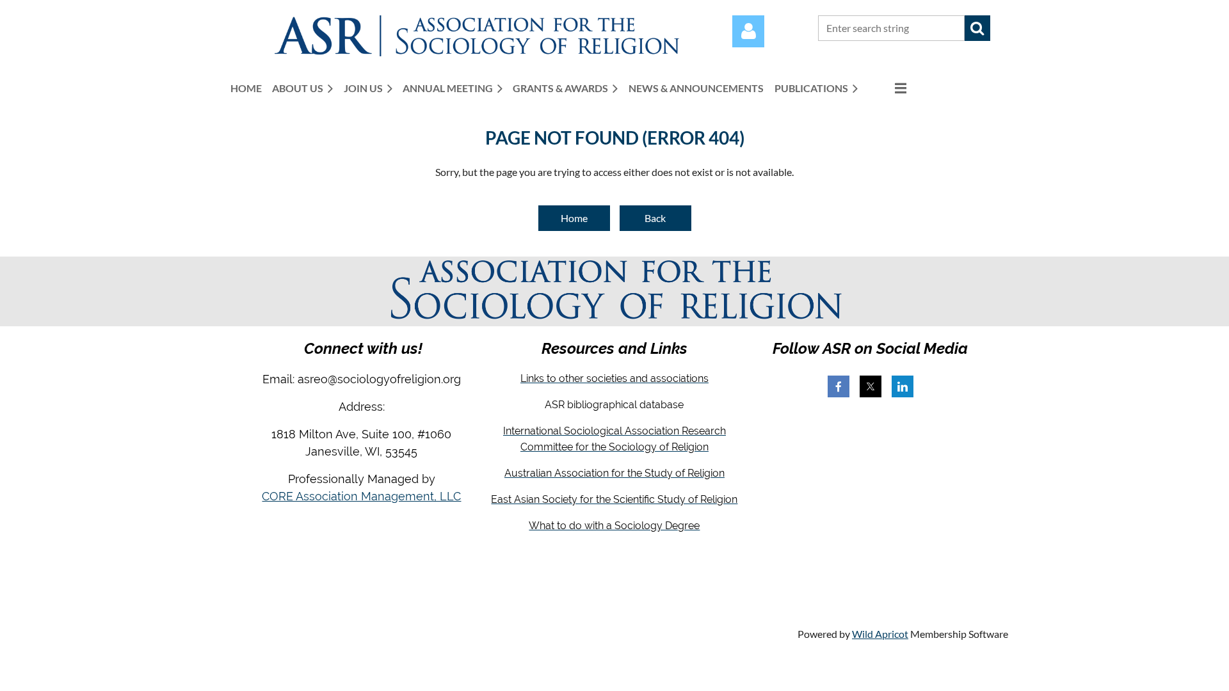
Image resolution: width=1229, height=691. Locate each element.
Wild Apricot (880, 634)
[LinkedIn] (902, 386)
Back (655, 218)
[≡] (887, 87)
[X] (870, 386)
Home (574, 218)
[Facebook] (838, 386)
